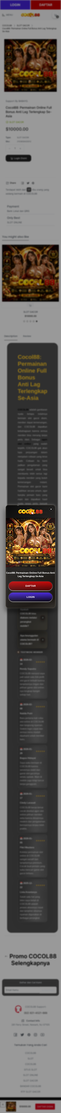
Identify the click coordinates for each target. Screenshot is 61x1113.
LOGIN (31, 597)
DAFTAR (30, 585)
